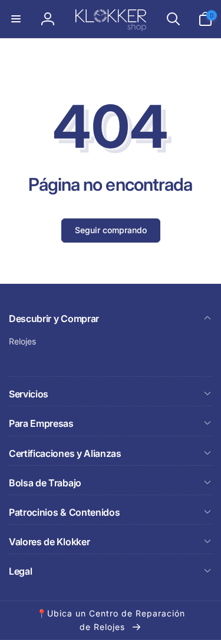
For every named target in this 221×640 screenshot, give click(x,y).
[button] (16, 19)
